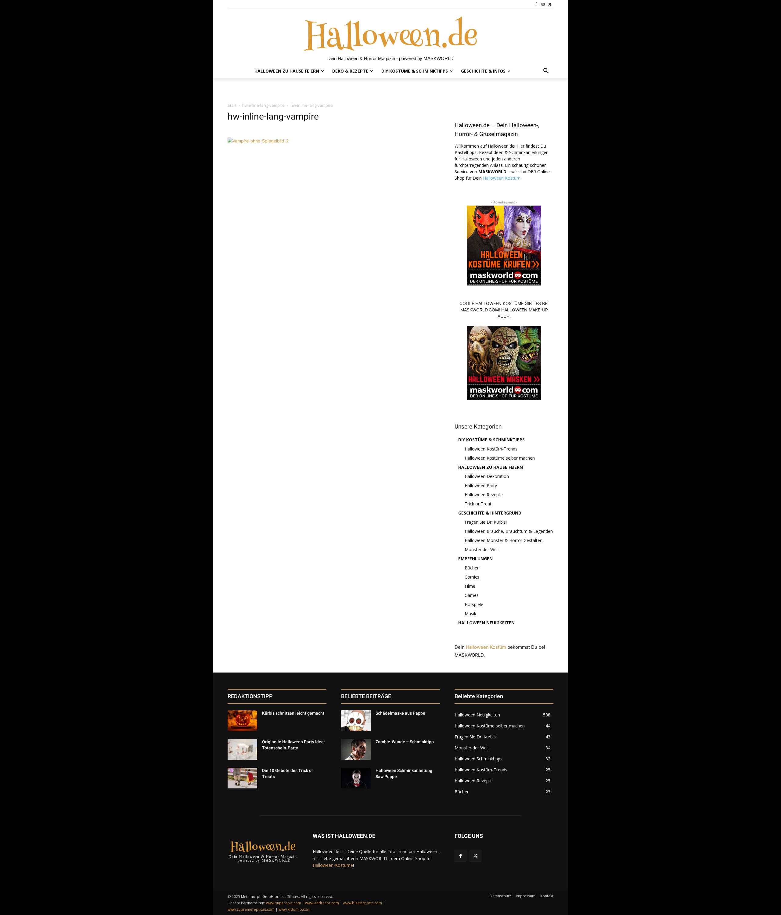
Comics (472, 577)
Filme (470, 586)
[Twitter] (549, 4)
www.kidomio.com (295, 909)
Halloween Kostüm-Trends (491, 449)
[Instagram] (542, 4)
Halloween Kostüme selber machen (500, 458)
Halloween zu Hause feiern (490, 467)
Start (232, 105)
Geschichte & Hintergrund (489, 513)
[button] (546, 71)
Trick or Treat (478, 504)
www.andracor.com (322, 903)
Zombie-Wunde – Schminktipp (405, 741)
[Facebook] (536, 4)
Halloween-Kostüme (333, 865)
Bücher (472, 568)
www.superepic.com (283, 903)
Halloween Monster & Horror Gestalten (503, 540)
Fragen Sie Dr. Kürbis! (486, 522)
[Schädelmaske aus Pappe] (356, 720)
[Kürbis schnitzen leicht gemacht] (242, 720)
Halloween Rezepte (484, 494)
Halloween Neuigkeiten (486, 623)
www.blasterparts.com (362, 903)
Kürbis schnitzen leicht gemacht (293, 713)
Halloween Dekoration (487, 476)
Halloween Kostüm (501, 178)
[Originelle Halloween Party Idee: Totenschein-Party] (242, 749)
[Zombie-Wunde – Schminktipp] (356, 749)
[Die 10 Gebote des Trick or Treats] (242, 778)
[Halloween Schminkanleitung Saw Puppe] (356, 778)
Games (472, 595)
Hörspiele (474, 604)
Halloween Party (481, 485)
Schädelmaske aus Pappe (400, 713)
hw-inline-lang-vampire (263, 105)
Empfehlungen (475, 559)
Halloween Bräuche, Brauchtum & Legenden (509, 531)
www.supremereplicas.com (251, 909)
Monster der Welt (482, 549)
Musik (470, 613)
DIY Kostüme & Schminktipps (491, 440)
